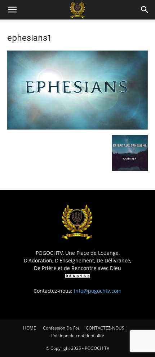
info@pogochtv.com (97, 290)
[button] (12, 9)
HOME (29, 328)
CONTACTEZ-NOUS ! (106, 328)
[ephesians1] (77, 128)
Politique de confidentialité (77, 335)
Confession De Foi (61, 328)
